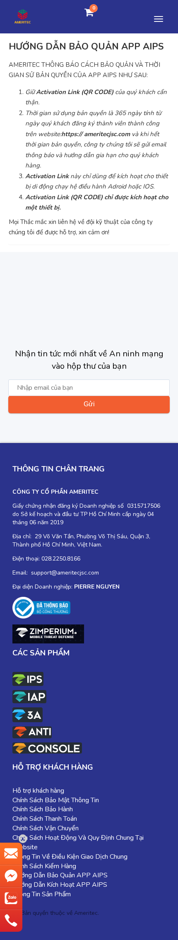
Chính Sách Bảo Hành (42, 809)
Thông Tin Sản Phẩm (41, 894)
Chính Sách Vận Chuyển (45, 828)
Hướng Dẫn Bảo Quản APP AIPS (60, 875)
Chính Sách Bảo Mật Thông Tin (55, 800)
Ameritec (86, 913)
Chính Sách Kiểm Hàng (44, 866)
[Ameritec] (22, 16)
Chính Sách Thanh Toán (44, 818)
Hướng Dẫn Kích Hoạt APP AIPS (59, 884)
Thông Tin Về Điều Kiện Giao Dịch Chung (69, 856)
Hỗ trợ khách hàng (38, 790)
